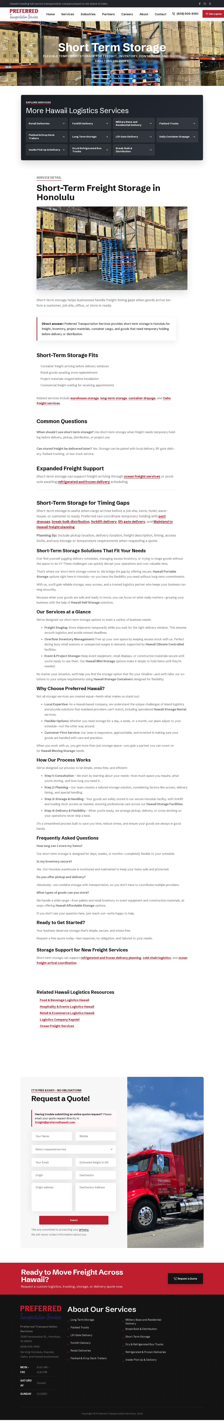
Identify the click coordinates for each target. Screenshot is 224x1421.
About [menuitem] (144, 14)
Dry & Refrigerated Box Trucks (87, 150)
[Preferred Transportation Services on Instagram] (205, 3)
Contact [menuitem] (160, 14)
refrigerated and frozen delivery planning (111, 958)
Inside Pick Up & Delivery (44, 149)
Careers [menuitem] (127, 14)
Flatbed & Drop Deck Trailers (41, 136)
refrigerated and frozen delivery (84, 482)
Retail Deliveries (39, 123)
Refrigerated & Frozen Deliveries (145, 1352)
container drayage (142, 398)
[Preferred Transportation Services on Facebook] (199, 3)
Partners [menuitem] (108, 14)
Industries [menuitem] (88, 14)
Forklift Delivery (82, 123)
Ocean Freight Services (57, 1026)
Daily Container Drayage (174, 136)
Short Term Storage (137, 1336)
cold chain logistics (157, 958)
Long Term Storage (84, 136)
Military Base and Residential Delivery (128, 123)
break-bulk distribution (71, 521)
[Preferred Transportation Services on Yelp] (210, 3)
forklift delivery (104, 521)
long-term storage (113, 398)
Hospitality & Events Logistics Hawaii (67, 1007)
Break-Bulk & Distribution (124, 150)
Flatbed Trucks (169, 123)
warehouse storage (84, 398)
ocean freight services (142, 476)
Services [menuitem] (67, 14)
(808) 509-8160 (187, 14)
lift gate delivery (131, 521)
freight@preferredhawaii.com (55, 1122)
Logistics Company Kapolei (60, 1019)
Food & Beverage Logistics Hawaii (64, 1000)
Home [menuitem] (50, 14)
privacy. (84, 1229)
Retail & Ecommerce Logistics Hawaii (67, 1013)
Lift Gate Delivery (127, 136)
